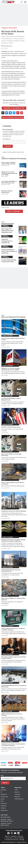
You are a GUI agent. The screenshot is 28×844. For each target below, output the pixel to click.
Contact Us (14, 836)
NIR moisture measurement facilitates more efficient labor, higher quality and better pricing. (13, 632)
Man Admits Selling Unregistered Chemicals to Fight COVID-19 (13, 657)
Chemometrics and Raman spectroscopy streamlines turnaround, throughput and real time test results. (13, 514)
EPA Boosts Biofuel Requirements (6, 191)
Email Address (7, 139)
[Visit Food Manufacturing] (10, 762)
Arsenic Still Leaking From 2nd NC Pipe (8, 260)
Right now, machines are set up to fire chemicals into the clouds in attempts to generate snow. (13, 689)
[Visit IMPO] (24, 762)
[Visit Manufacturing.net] (10, 765)
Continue (8, 146)
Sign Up (5, 782)
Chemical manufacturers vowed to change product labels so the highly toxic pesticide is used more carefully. (13, 719)
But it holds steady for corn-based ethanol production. (12, 429)
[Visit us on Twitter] (12, 833)
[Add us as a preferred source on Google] (21, 112)
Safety (4, 479)
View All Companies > (14, 211)
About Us (7, 836)
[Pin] (17, 112)
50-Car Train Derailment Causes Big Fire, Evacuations (12, 483)
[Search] (21, 2)
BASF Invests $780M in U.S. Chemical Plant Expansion (13, 599)
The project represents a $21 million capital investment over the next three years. (12, 748)
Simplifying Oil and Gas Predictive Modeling (13, 511)
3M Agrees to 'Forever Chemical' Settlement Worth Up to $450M (9, 173)
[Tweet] (14, 112)
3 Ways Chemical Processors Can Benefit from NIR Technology (13, 629)
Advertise (20, 836)
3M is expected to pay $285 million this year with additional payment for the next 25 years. (13, 372)
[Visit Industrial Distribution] (3, 765)
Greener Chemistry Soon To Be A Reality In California (9, 251)
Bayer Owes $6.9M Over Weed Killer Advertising (11, 454)
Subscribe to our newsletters (14, 108)
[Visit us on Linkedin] (18, 833)
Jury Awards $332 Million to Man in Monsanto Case (9, 182)
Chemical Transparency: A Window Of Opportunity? (7, 241)
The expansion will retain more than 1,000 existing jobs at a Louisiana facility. (12, 574)
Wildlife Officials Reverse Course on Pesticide (11, 714)
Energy (4, 508)
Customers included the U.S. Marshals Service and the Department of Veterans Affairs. (13, 661)
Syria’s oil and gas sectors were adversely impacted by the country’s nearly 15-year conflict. (12, 343)
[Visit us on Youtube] (15, 833)
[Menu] (25, 2)
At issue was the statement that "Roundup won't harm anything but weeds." (13, 458)
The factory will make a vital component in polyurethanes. (12, 602)
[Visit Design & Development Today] (3, 762)
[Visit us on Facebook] (8, 833)
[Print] (2, 112)
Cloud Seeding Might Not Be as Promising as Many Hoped (13, 686)
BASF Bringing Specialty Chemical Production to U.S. (10, 570)
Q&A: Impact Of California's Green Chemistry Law (7, 230)
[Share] (6, 112)
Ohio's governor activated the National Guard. (12, 486)
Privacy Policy (9, 838)
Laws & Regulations (7, 396)
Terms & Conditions (19, 838)
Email (2, 775)
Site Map (22, 839)
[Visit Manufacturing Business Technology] (17, 765)
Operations (5, 595)
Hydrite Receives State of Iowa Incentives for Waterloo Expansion (13, 744)
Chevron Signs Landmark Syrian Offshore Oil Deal (8, 163)
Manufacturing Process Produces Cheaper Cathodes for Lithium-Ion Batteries (13, 540)
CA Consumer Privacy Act (11, 839)
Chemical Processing (9, 28)
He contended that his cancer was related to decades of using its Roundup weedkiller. (12, 402)
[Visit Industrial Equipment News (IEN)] (17, 762)
